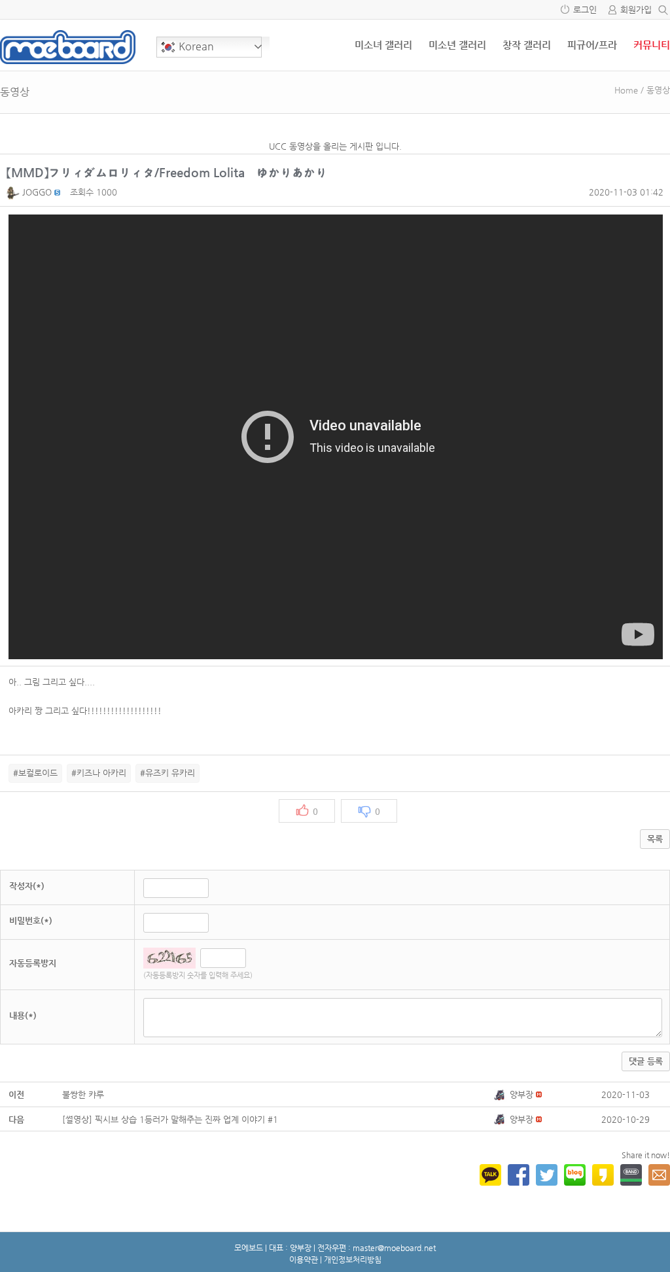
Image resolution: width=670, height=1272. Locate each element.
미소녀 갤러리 (383, 44)
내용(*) (23, 1015)
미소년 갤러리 (457, 44)
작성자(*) (26, 886)
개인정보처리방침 (352, 1259)
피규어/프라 (592, 44)
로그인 (585, 9)
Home (626, 90)
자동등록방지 (32, 963)
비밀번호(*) (30, 920)
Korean (195, 46)
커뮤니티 (651, 44)
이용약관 (303, 1259)
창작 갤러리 (526, 44)
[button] (14, 192)
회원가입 (636, 9)
